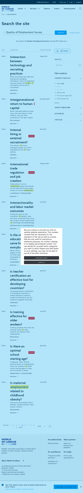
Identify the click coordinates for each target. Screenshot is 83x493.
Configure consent (41, 258)
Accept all (41, 262)
